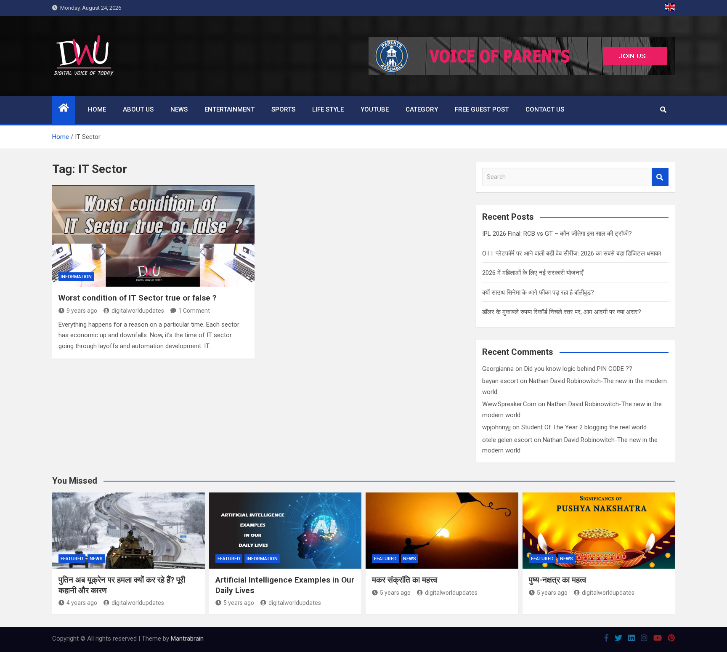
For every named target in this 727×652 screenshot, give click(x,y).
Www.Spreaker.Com (509, 404)
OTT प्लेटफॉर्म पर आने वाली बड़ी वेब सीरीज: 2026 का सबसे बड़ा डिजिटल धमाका (571, 253)
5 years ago (238, 602)
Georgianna (498, 369)
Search (660, 177)
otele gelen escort (507, 440)
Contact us (544, 109)
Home (97, 109)
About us (138, 109)
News (179, 109)
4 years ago (81, 602)
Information (76, 276)
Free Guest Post (482, 109)
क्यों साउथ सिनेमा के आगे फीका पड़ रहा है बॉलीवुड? (538, 292)
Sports (283, 109)
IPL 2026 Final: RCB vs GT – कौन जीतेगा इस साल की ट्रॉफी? (557, 233)
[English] (670, 8)
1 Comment (194, 310)
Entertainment (229, 109)
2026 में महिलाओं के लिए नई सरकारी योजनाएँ (533, 273)
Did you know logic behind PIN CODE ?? (578, 369)
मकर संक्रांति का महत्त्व (404, 580)
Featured (72, 559)
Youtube (375, 109)
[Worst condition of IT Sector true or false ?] (153, 236)
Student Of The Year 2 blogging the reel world (584, 427)
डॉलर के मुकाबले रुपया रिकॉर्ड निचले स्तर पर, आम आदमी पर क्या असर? (561, 312)
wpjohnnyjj (496, 427)
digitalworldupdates (137, 310)
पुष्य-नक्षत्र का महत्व (557, 580)
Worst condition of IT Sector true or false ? (137, 298)
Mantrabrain (187, 638)
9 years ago (81, 310)
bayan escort (500, 381)
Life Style (328, 109)
